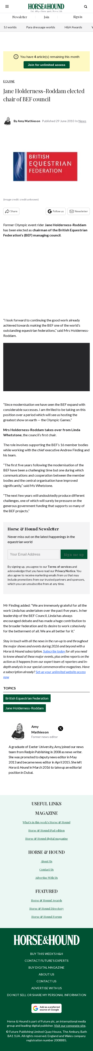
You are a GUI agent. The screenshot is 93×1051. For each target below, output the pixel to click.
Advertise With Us (46, 877)
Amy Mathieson (29, 121)
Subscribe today (54, 651)
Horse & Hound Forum (46, 916)
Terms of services (60, 566)
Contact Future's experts (47, 960)
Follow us (58, 211)
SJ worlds (10, 27)
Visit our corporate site (69, 1025)
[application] (46, 367)
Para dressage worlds (40, 27)
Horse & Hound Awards (46, 900)
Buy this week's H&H (46, 954)
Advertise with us (46, 988)
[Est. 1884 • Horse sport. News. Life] (46, 6)
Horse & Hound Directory (46, 908)
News (82, 121)
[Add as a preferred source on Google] (46, 1008)
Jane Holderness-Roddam (24, 708)
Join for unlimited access (46, 65)
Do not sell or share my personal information (46, 995)
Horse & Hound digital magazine (46, 838)
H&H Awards (73, 27)
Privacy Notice (65, 571)
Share (14, 211)
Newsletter (81, 211)
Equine (9, 81)
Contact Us (46, 869)
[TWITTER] (61, 728)
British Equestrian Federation (26, 698)
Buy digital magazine (46, 967)
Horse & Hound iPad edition (46, 830)
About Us (46, 861)
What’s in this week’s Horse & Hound (46, 822)
